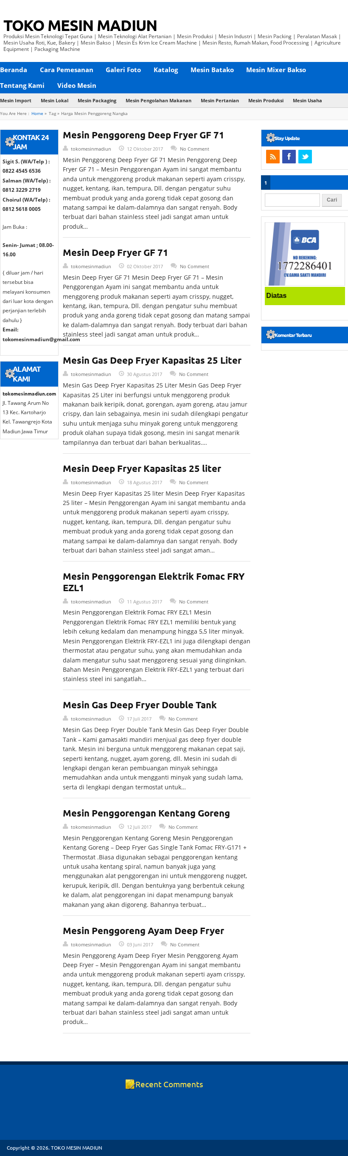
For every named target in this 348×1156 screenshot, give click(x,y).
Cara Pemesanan (66, 69)
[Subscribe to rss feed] (273, 156)
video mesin (76, 85)
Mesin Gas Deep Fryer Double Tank (140, 704)
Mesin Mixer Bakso (276, 69)
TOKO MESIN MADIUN (80, 25)
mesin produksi (265, 100)
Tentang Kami (22, 85)
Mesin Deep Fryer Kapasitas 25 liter (142, 468)
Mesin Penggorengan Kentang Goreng (146, 813)
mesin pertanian (220, 100)
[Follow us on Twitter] (305, 156)
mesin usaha (307, 100)
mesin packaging (97, 100)
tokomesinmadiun (91, 149)
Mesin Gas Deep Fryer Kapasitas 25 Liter (152, 360)
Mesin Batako (212, 69)
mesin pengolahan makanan (158, 100)
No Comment (194, 149)
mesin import (15, 100)
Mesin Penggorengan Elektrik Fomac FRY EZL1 (154, 581)
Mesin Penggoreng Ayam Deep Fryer (143, 930)
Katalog (166, 69)
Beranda (13, 69)
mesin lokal (54, 100)
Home (37, 113)
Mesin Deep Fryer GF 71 (115, 252)
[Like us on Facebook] (289, 156)
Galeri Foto (123, 69)
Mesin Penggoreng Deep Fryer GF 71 (144, 134)
